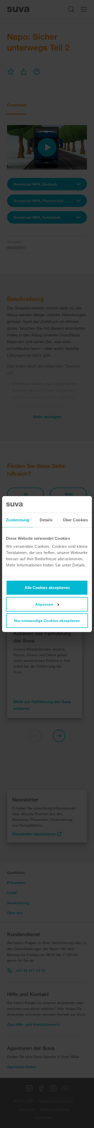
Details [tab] (46, 519)
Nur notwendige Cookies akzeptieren (47, 621)
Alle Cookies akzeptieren (47, 587)
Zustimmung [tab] (17, 519)
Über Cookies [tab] (75, 519)
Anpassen (44, 604)
